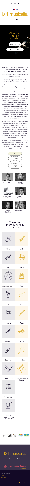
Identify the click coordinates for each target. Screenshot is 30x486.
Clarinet (8, 341)
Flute (22, 323)
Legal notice (3, 477)
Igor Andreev (7, 182)
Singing (8, 323)
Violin (8, 249)
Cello (8, 267)
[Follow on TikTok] (18, 3)
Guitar (22, 304)
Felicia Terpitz (20, 210)
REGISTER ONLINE (15, 50)
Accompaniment (8, 286)
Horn (22, 341)
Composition (8, 397)
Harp (8, 304)
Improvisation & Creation (22, 379)
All (15, 153)
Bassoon (8, 360)
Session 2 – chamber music (15, 165)
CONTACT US (15, 44)
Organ (22, 286)
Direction (21, 360)
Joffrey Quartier (8, 211)
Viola (22, 249)
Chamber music (8, 378)
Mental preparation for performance (8, 416)
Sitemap (3, 475)
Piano (22, 267)
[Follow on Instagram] (15, 3)
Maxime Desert (20, 183)
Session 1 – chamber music (15, 158)
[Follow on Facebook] (11, 3)
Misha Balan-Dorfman (7, 197)
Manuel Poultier (20, 197)
